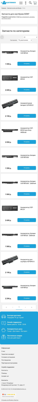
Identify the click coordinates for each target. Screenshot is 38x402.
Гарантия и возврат (7, 354)
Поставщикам (6, 360)
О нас (3, 351)
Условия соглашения (8, 357)
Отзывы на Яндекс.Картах (9, 400)
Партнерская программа (9, 363)
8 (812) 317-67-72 (6, 389)
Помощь (4, 373)
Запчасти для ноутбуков (14, 8)
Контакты (4, 370)
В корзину (27, 63)
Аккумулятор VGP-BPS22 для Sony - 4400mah (26, 130)
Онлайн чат (5, 376)
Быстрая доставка (14, 315)
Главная (3, 8)
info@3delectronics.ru (19, 389)
